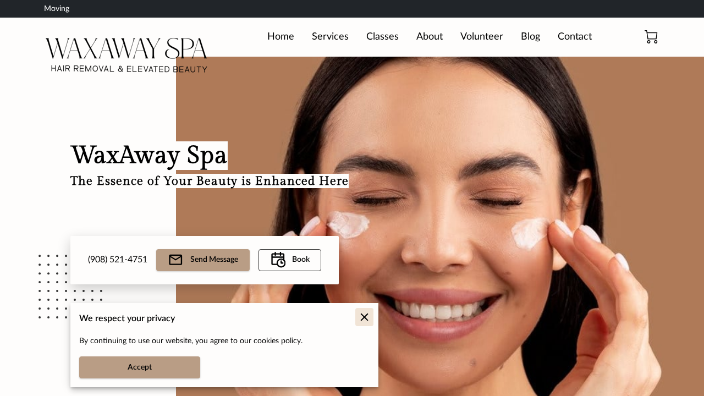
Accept (140, 367)
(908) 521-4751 (117, 259)
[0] (651, 36)
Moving (56, 9)
